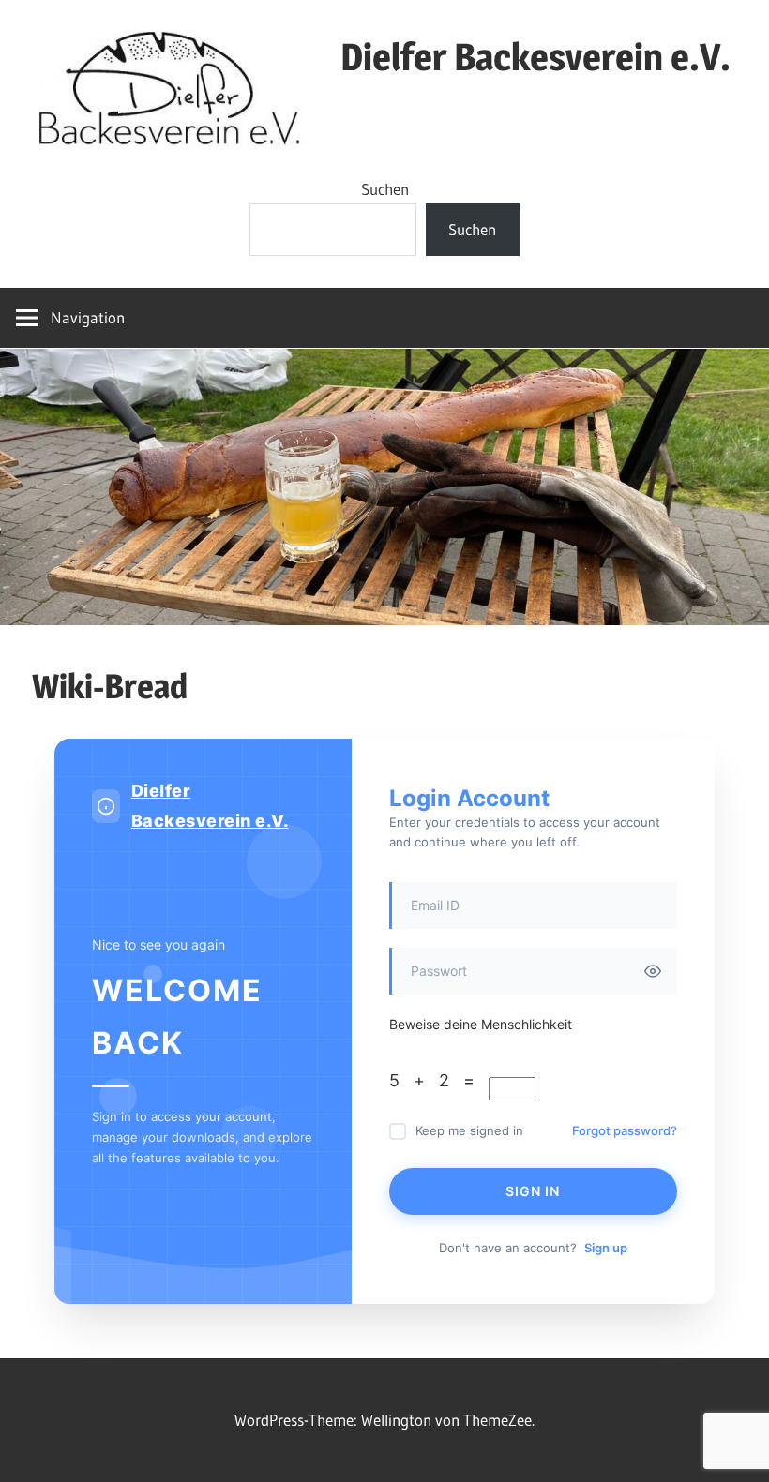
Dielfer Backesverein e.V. (535, 57)
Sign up (605, 1247)
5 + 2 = (439, 1080)
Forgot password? (624, 1130)
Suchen (385, 189)
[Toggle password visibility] (653, 971)
